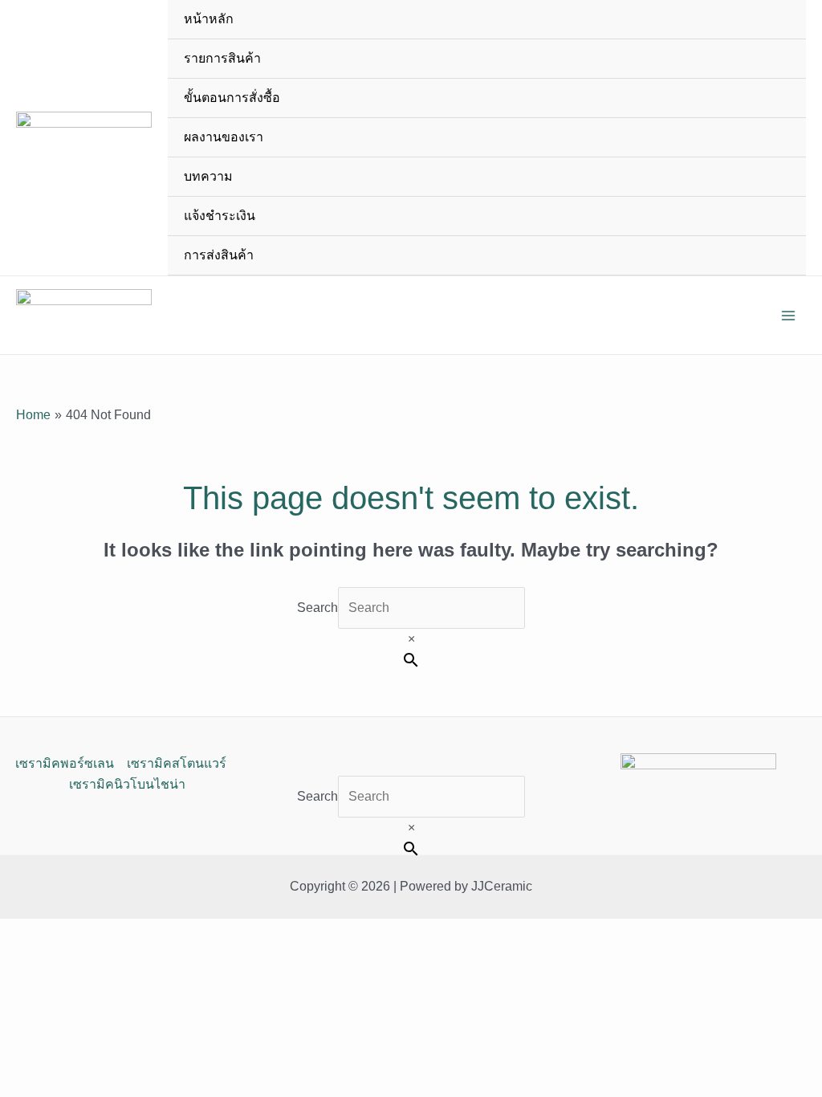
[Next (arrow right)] (794, 459)
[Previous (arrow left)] (28, 459)
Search (317, 607)
